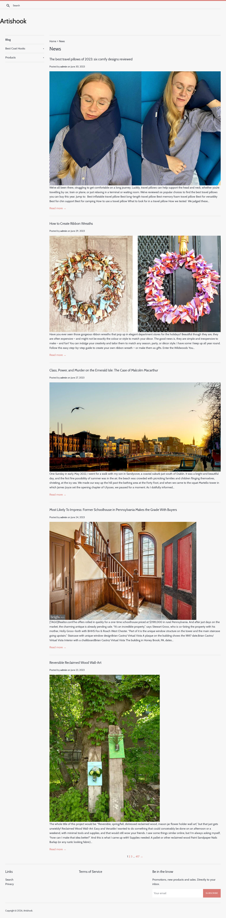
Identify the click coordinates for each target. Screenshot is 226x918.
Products (24, 57)
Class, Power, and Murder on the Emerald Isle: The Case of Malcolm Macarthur (103, 370)
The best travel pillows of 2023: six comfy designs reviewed (91, 59)
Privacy (9, 884)
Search (9, 879)
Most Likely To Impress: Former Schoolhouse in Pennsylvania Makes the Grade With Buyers (113, 510)
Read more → (57, 208)
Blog (8, 39)
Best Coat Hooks (24, 48)
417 (137, 856)
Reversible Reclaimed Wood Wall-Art (75, 663)
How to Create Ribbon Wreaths (71, 224)
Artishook (27, 910)
